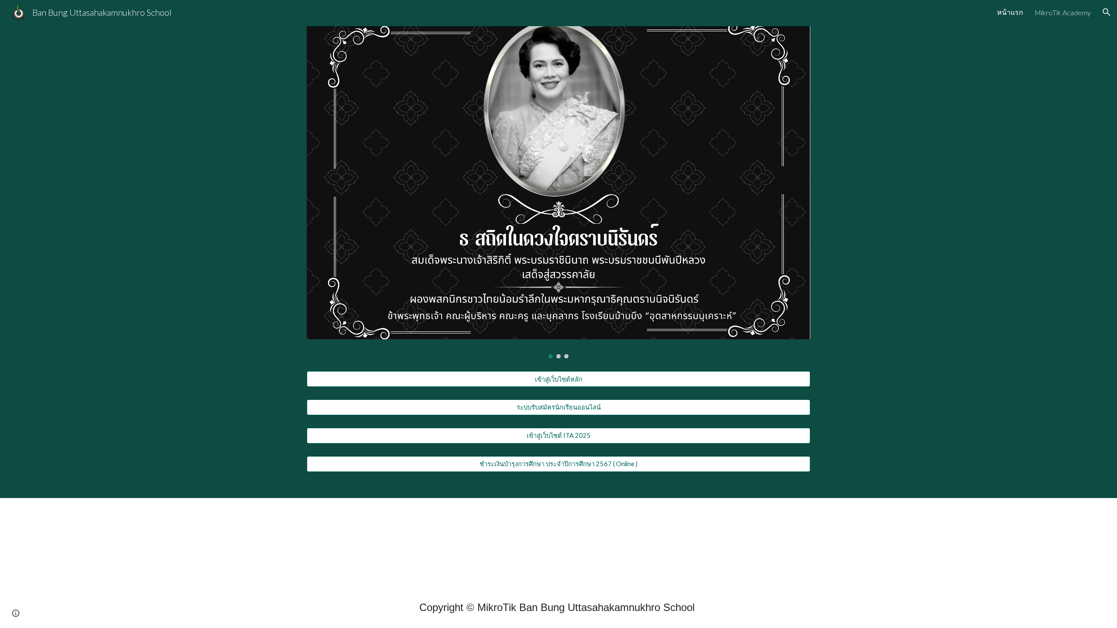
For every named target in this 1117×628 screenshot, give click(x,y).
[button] (1106, 12)
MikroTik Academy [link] (1063, 12)
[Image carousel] (558, 192)
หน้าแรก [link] (1010, 12)
